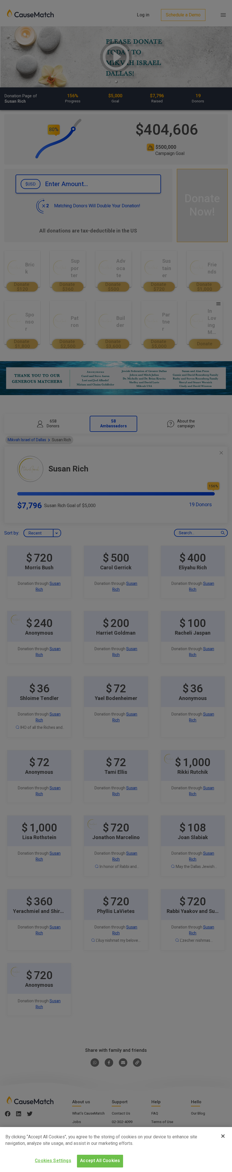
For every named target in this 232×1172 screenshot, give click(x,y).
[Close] (223, 1136)
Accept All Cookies (100, 1161)
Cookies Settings (53, 1161)
